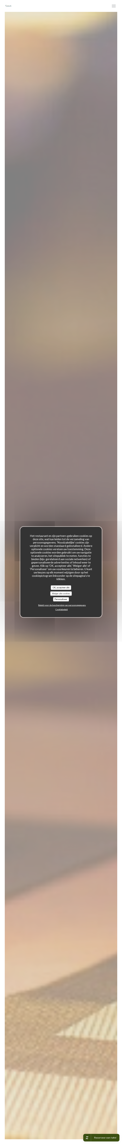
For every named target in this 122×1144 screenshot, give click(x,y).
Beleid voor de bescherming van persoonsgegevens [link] (62, 605)
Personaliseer (61, 599)
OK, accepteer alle (61, 587)
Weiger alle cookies (61, 593)
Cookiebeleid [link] (61, 609)
